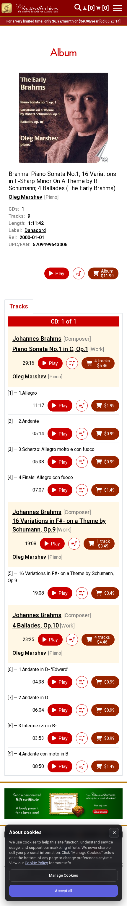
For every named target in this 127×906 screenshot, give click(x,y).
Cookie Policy (36, 863)
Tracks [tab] (18, 306)
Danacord (35, 230)
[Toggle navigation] (117, 8)
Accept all (63, 891)
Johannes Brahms (36, 338)
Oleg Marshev (25, 197)
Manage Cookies (63, 875)
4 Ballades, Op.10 (35, 625)
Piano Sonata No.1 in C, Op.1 (50, 349)
